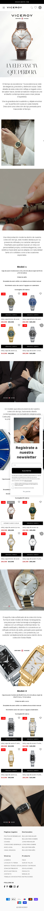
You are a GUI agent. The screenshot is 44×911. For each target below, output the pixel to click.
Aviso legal (8, 847)
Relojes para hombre (30, 839)
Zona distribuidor (11, 868)
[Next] (41, 325)
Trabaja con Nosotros (12, 877)
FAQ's (24, 860)
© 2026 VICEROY (22, 907)
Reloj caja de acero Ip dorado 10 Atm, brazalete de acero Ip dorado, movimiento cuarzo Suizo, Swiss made (10, 351)
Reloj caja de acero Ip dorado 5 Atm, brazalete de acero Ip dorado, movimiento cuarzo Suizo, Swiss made (33, 527)
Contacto (7, 874)
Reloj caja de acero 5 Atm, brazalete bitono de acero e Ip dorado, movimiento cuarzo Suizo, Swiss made (32, 743)
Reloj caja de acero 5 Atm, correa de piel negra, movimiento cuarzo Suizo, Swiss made (32, 559)
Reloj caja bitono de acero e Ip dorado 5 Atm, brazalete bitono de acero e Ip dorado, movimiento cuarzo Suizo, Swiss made (11, 559)
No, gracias (26, 491)
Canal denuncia (9, 850)
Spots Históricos (10, 871)
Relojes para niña (28, 847)
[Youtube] (10, 886)
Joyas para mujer (28, 841)
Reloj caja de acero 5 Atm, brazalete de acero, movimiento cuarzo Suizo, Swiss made (10, 743)
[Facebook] (4, 886)
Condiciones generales (12, 844)
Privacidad (8, 839)
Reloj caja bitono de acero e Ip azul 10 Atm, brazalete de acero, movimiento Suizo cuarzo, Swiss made (32, 319)
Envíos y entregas (29, 865)
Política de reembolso (12, 836)
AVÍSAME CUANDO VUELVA (11, 523)
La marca (7, 860)
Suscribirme (26, 471)
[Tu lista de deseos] (35, 7)
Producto (26, 871)
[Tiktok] (18, 886)
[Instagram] (15, 886)
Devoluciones (27, 868)
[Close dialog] (40, 418)
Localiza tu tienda (11, 863)
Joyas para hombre (29, 844)
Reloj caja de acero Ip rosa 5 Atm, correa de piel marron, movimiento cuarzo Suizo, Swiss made (11, 527)
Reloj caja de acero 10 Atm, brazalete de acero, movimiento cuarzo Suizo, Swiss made (32, 351)
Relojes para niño (28, 850)
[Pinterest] (7, 886)
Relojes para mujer (29, 836)
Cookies (7, 841)
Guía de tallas (27, 863)
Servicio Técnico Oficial (13, 865)
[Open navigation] (3, 7)
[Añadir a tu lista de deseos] (19, 295)
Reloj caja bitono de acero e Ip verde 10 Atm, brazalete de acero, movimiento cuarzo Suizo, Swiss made (10, 319)
